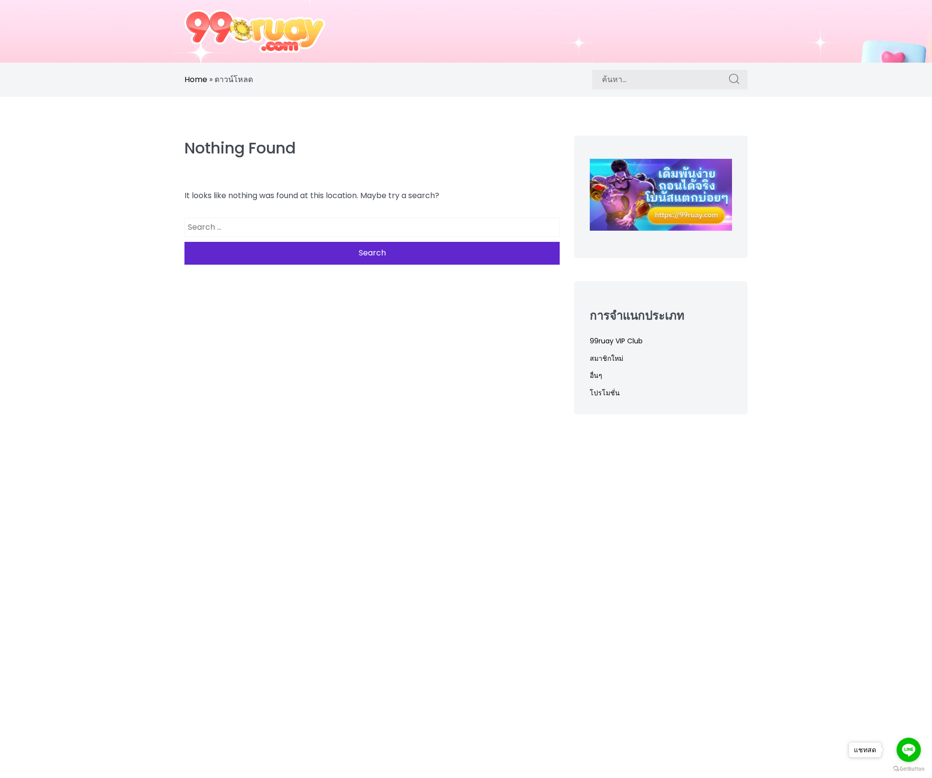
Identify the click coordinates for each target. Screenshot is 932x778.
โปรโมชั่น (605, 393)
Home (195, 79)
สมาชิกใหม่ (606, 358)
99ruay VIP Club (616, 341)
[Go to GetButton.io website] (908, 768)
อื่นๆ (596, 375)
